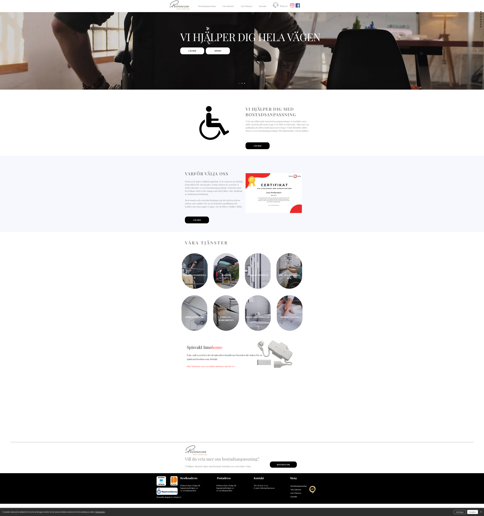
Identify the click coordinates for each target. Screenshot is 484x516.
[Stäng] (480, 512)
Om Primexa (296, 493)
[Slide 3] (244, 83)
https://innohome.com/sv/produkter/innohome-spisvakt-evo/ (211, 366)
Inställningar (460, 512)
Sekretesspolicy (100, 511)
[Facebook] (298, 5)
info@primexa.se (267, 488)
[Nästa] (477, 51)
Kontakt (294, 496)
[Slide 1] (239, 83)
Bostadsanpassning (299, 486)
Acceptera (472, 512)
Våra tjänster (296, 489)
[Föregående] (7, 51)
